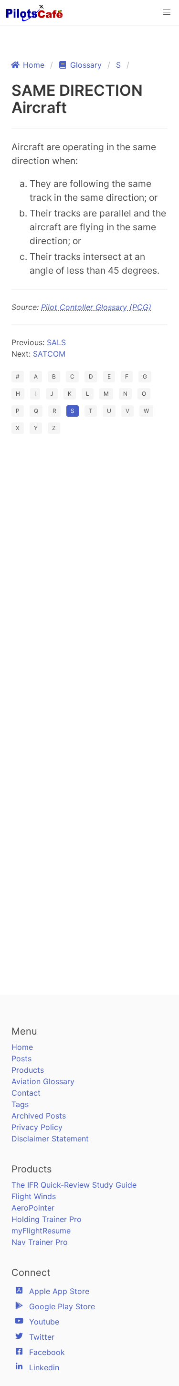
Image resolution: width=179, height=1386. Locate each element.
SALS (56, 342)
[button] (166, 12)
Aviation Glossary (42, 1081)
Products (27, 1070)
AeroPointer (32, 1207)
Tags (20, 1104)
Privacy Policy (37, 1127)
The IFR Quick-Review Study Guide (74, 1185)
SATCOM (49, 354)
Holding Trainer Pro (46, 1219)
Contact (26, 1093)
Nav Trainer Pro (39, 1242)
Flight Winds (33, 1196)
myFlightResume (41, 1230)
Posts (21, 1058)
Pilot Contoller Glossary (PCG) (96, 307)
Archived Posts (38, 1115)
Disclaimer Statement (50, 1138)
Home (22, 1047)
